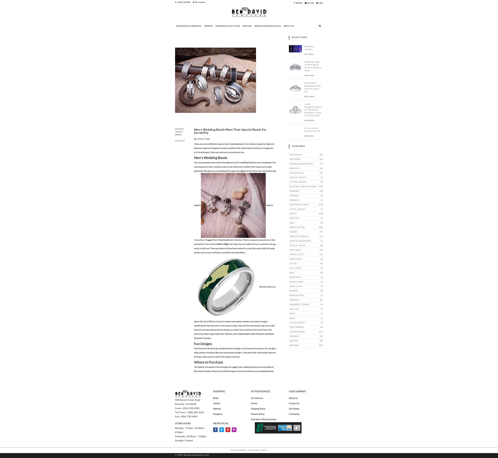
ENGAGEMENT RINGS (306, 205)
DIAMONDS (306, 191)
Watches (217, 409)
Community (294, 414)
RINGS (306, 314)
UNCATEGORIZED (306, 332)
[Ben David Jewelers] (249, 11)
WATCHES (306, 341)
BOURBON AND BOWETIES (306, 164)
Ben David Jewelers (309, 47)
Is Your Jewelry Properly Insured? (313, 129)
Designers (218, 414)
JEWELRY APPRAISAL (306, 236)
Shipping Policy (258, 409)
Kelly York (204, 139)
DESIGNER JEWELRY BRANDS (179, 132)
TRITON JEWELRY (306, 323)
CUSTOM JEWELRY (306, 182)
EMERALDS (306, 200)
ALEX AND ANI (306, 155)
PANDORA (306, 291)
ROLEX (306, 318)
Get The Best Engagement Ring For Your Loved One (313, 87)
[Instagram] (234, 429)
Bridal (216, 398)
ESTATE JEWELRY (306, 209)
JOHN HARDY (306, 250)
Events (254, 403)
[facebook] (215, 429)
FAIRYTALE (306, 218)
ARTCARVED (306, 159)
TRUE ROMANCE (306, 327)
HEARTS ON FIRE (306, 227)
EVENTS (306, 214)
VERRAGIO (306, 336)
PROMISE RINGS (306, 295)
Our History (294, 409)
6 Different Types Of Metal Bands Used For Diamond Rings (313, 66)
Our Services (257, 398)
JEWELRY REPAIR (306, 246)
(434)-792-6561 (191, 408)
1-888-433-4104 (195, 412)
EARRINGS (306, 196)
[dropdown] (320, 26)
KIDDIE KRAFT (306, 259)
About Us (293, 398)
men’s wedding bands (244, 162)
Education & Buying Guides (263, 419)
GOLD (306, 223)
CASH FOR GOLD (306, 173)
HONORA (306, 232)
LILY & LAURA (306, 268)
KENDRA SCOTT (306, 255)
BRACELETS (306, 168)
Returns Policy (257, 414)
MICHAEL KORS (306, 282)
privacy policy (253, 450)
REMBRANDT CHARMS (306, 305)
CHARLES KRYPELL (306, 177)
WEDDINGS (306, 345)
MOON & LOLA (306, 286)
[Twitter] (221, 429)
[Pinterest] (228, 429)
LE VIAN (306, 264)
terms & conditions (238, 450)
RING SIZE (306, 309)
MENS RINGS (306, 277)
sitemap (264, 450)
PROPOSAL (306, 300)
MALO (306, 273)
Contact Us (294, 403)
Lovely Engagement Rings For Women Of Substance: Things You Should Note (313, 110)
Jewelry (216, 403)
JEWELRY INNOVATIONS (306, 241)
